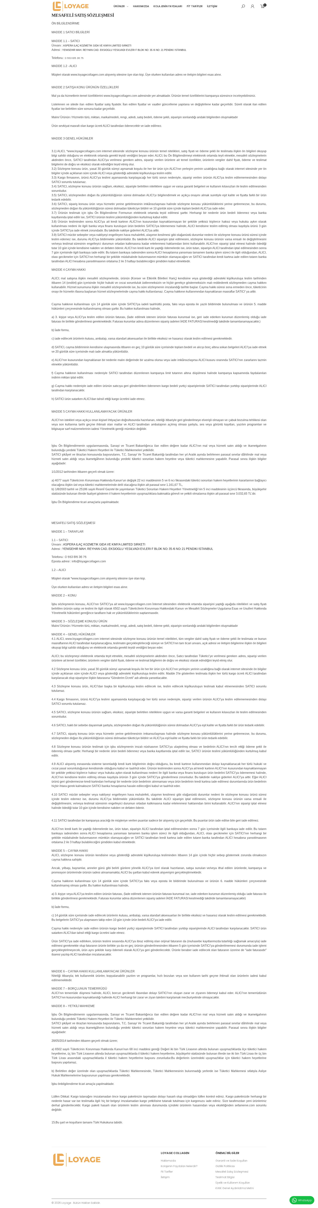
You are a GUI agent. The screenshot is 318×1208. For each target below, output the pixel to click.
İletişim (212, 6)
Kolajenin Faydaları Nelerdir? (179, 1166)
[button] (243, 6)
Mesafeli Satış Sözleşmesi (231, 1171)
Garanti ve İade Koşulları (231, 1160)
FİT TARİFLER (195, 6)
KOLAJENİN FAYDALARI (167, 6)
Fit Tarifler (167, 1171)
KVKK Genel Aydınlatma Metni (234, 1188)
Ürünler (119, 6)
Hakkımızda (141, 6)
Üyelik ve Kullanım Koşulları (232, 1183)
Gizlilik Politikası (225, 1166)
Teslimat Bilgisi (224, 1177)
